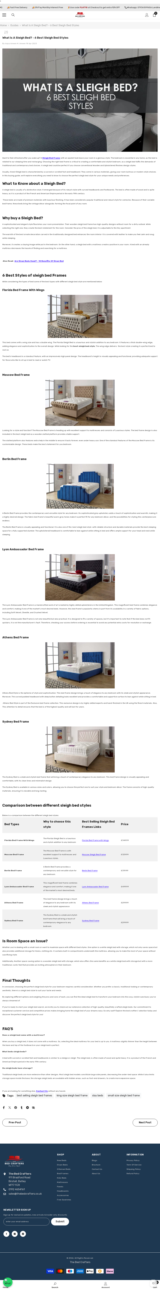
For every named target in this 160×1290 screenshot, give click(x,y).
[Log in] (147, 15)
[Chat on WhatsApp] (7, 1282)
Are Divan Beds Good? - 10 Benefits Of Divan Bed (39, 261)
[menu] (4, 15)
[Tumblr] (21, 1107)
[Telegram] (27, 1107)
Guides (14, 25)
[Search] (13, 15)
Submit (60, 1221)
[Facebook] (3, 1107)
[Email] (33, 1107)
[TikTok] (23, 1234)
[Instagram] (15, 1234)
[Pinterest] (15, 1107)
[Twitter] (9, 1107)
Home (3, 25)
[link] (55, 1285)
